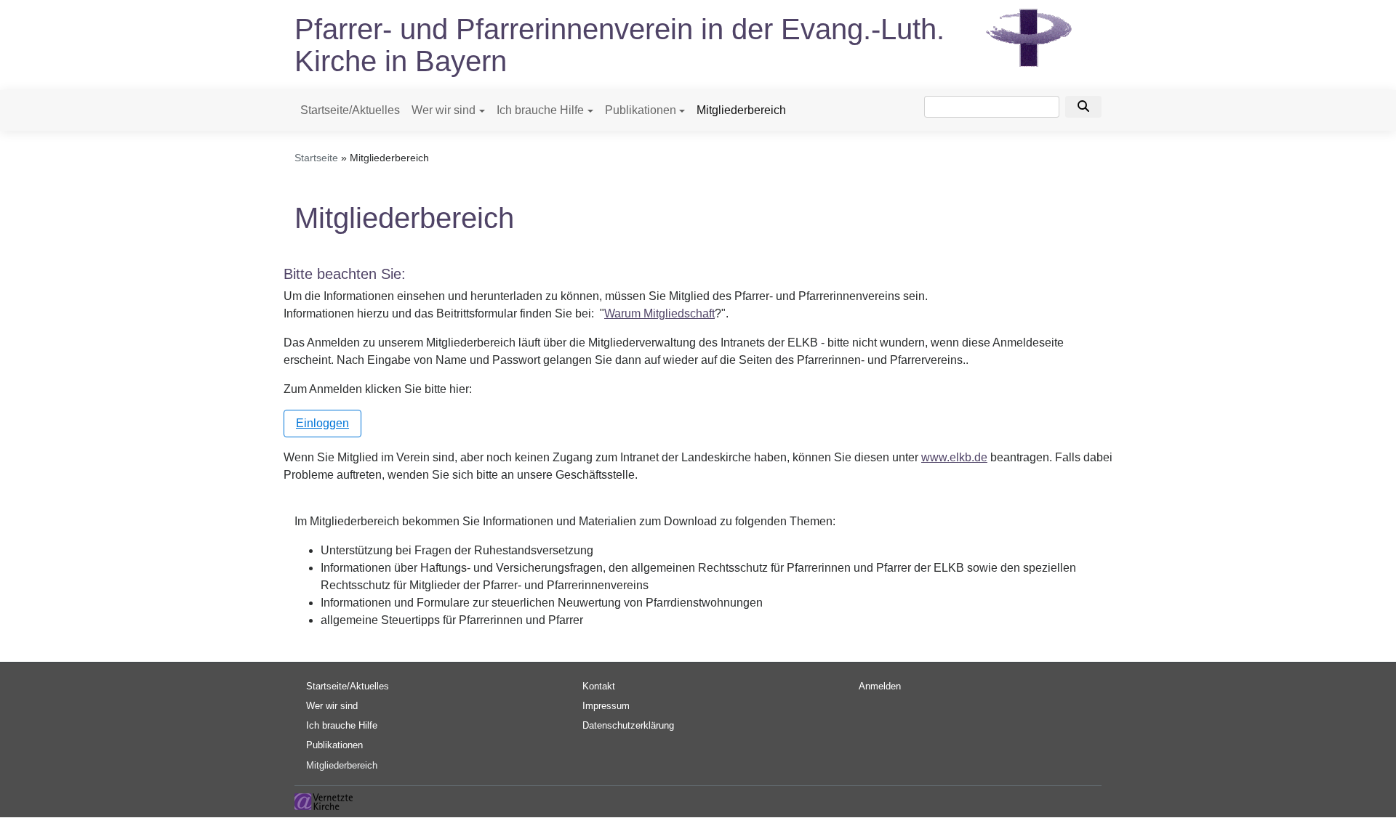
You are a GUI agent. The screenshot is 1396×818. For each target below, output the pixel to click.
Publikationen (640, 110)
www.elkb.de (954, 457)
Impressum (606, 705)
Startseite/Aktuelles (350, 110)
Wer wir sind (444, 110)
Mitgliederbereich (741, 110)
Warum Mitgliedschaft (659, 313)
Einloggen (322, 423)
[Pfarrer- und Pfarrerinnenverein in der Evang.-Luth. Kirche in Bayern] (1028, 37)
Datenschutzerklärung (628, 725)
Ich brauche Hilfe (540, 110)
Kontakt (598, 686)
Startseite (316, 157)
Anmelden (880, 686)
